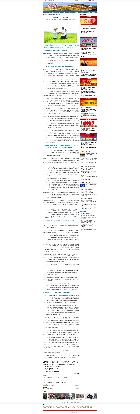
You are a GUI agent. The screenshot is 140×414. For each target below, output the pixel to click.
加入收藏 (96, 0)
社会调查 (82, 12)
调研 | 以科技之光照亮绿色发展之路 (87, 220)
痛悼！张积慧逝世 (85, 399)
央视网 (47, 406)
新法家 (81, 407)
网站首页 (45, 14)
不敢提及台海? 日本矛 (47, 399)
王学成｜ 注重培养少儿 (76, 399)
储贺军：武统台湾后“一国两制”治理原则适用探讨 (89, 177)
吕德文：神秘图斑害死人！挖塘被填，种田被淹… (88, 216)
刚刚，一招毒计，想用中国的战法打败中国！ (89, 166)
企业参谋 (69, 12)
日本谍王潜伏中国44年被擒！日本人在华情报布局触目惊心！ (88, 226)
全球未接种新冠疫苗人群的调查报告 (87, 224)
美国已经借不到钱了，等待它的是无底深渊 (88, 162)
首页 (46, 12)
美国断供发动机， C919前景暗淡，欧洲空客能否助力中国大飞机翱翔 (88, 164)
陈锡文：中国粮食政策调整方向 (48, 388)
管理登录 (78, 402)
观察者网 (91, 406)
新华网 (50, 406)
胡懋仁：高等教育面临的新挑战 (91, 184)
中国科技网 (73, 406)
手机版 (75, 402)
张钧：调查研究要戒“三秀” (85, 213)
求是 (53, 406)
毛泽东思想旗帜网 (53, 407)
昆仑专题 (83, 14)
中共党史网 (44, 409)
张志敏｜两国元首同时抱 (57, 399)
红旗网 (66, 407)
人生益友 (76, 12)
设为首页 (93, 0)
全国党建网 (53, 409)
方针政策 (54, 14)
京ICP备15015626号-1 (65, 412)
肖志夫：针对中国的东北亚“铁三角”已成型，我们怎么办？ (89, 205)
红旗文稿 (58, 407)
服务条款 (72, 402)
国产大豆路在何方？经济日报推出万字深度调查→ (88, 230)
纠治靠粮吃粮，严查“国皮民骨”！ (49, 385)
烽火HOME (78, 409)
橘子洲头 (74, 407)
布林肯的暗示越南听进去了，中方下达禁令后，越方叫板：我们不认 (88, 172)
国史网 (49, 409)
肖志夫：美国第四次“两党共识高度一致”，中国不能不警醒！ (89, 175)
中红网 (84, 407)
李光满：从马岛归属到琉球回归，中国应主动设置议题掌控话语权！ (89, 195)
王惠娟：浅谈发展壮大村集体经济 (87, 192)
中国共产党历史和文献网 (80, 406)
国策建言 (57, 12)
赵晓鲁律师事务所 (92, 409)
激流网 (88, 407)
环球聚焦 (49, 14)
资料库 (93, 12)
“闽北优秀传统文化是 (66, 399)
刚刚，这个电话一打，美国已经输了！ (87, 168)
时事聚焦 (51, 12)
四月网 (78, 407)
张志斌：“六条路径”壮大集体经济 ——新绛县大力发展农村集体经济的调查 (88, 222)
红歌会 (63, 407)
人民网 (44, 406)
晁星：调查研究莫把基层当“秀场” (87, 200)
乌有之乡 (69, 407)
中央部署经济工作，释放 (94, 399)
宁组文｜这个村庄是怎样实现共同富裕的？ (88, 228)
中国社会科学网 (67, 406)
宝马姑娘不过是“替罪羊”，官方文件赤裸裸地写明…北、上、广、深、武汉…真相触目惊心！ (89, 159)
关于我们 (68, 402)
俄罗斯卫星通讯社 (85, 409)
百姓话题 (63, 12)
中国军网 (56, 406)
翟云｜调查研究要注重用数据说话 (87, 198)
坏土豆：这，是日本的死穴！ (86, 169)
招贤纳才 (65, 402)
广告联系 (61, 402)
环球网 (48, 407)
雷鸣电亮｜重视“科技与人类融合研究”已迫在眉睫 (89, 202)
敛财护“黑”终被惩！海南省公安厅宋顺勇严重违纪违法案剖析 (88, 218)
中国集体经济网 (58, 409)
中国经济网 (61, 406)
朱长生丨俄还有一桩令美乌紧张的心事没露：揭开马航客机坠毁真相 (88, 232)
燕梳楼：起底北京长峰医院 (86, 179)
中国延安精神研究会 (65, 409)
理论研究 (88, 12)
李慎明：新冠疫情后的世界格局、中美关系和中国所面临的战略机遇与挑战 (89, 208)
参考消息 (44, 407)
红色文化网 (87, 406)
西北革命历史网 (73, 409)
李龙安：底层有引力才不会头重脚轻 (87, 191)
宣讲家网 (91, 407)
